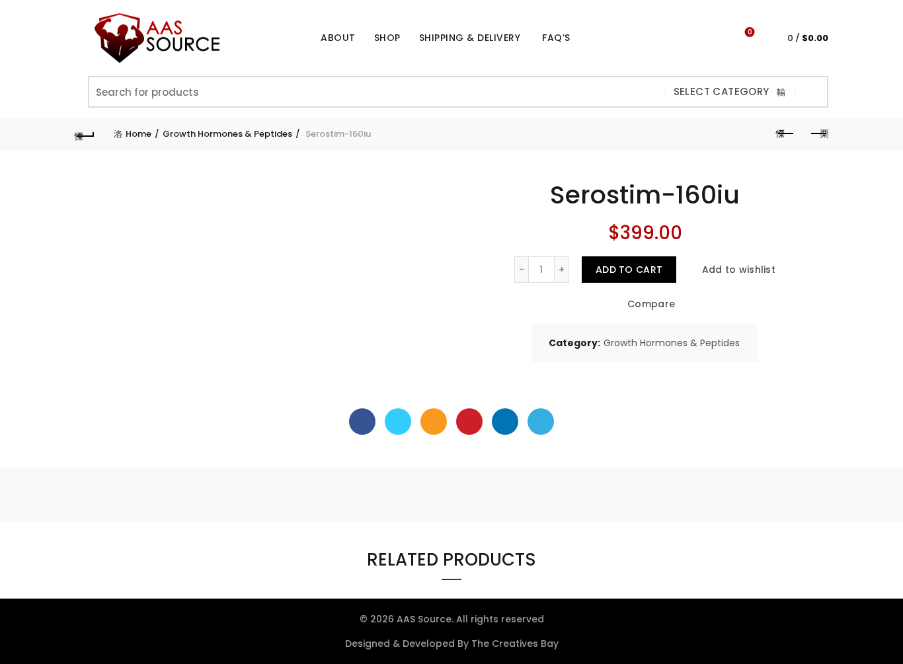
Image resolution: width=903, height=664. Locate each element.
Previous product (785, 134)
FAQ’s (556, 37)
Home (138, 134)
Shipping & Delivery (470, 37)
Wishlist (750, 32)
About (338, 37)
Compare (651, 304)
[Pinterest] (469, 421)
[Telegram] (541, 421)
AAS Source (424, 619)
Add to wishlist (738, 269)
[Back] (84, 134)
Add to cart (629, 269)
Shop (391, 32)
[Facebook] (362, 421)
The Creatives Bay (515, 643)
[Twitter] (398, 421)
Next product (818, 134)
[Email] (433, 421)
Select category (721, 91)
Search (811, 91)
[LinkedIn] (505, 421)
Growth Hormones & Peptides (227, 134)
